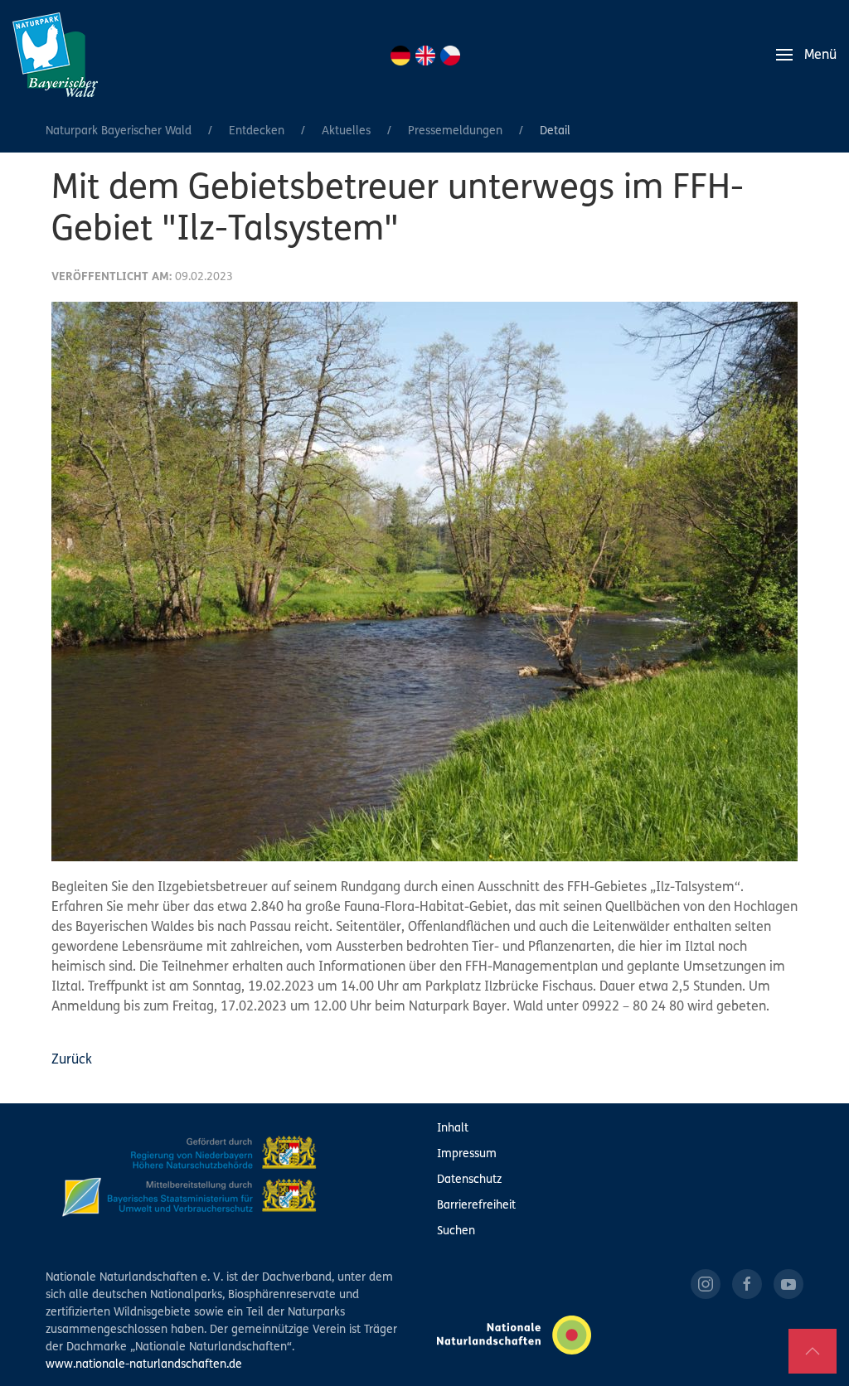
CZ (450, 55)
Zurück (71, 1060)
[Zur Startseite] (55, 55)
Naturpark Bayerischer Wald (119, 131)
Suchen (456, 1231)
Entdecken (256, 131)
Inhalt (452, 1128)
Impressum (467, 1154)
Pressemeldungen (455, 131)
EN (425, 55)
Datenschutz (469, 1180)
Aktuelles (346, 131)
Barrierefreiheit (476, 1205)
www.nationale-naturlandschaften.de (144, 1365)
